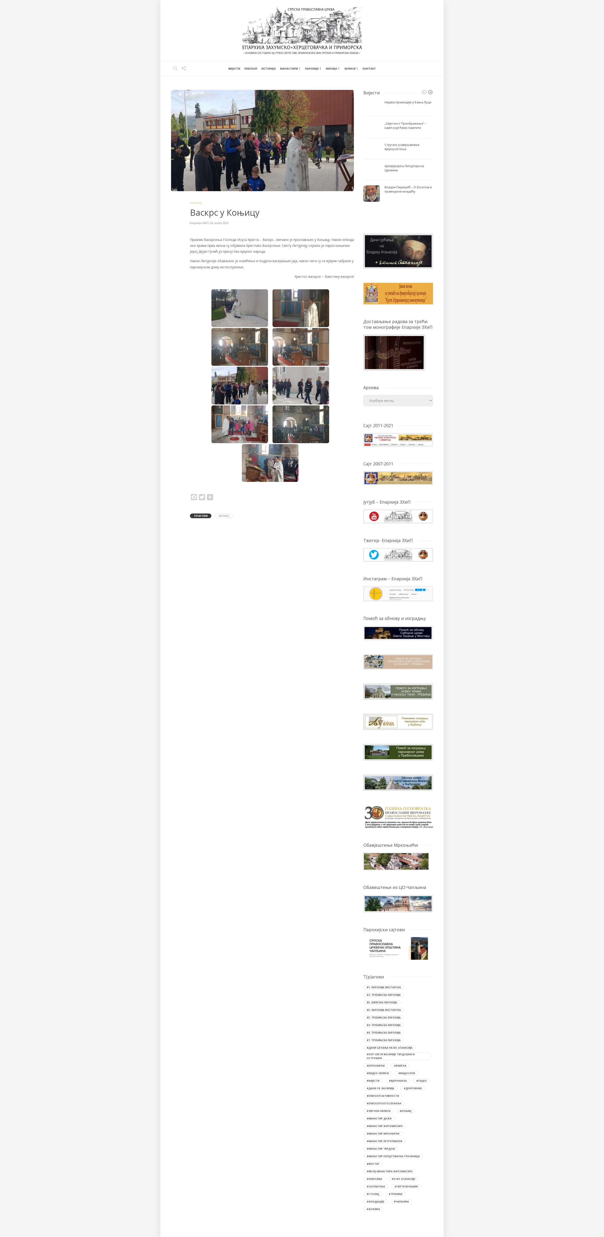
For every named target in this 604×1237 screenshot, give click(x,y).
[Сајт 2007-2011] (398, 477)
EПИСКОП (250, 68)
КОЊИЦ (196, 203)
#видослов (406, 1073)
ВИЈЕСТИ (234, 68)
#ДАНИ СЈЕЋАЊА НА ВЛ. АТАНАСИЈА (389, 1047)
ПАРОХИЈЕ (312, 68)
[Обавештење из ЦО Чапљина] (398, 903)
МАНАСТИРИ (289, 68)
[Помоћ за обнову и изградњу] (398, 632)
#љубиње (373, 1209)
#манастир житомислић (385, 1126)
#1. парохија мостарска (384, 987)
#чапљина (401, 1201)
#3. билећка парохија (382, 1002)
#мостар (373, 1163)
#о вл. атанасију (403, 1179)
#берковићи (376, 1065)
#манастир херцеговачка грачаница (393, 1156)
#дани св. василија (380, 1088)
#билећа (400, 1065)
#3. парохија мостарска (384, 1010)
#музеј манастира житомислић (390, 1171)
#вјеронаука (398, 1080)
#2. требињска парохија (384, 995)
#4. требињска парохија (384, 1025)
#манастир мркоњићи (383, 1133)
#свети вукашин (406, 1186)
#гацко (421, 1080)
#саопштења (376, 1186)
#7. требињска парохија (384, 1040)
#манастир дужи (379, 1118)
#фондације (375, 1201)
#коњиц (223, 516)
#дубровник (413, 1088)
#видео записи (378, 1073)
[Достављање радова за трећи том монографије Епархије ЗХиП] (394, 352)
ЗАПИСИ (350, 68)
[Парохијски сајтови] (398, 948)
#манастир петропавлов (384, 1141)
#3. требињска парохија (384, 1017)
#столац (373, 1194)
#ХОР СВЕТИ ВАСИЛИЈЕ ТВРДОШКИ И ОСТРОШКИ (391, 1056)
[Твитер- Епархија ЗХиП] (398, 554)
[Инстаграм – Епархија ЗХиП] (398, 593)
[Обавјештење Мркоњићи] (396, 861)
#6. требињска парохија (384, 1032)
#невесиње (374, 1179)
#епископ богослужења (384, 1103)
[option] (398, 151)
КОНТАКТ (369, 68)
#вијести (373, 1080)
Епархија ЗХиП (199, 223)
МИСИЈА (331, 68)
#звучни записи (378, 1111)
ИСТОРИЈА (268, 68)
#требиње (396, 1194)
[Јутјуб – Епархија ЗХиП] (398, 516)
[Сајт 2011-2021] (398, 439)
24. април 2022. (219, 223)
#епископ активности (383, 1096)
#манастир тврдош (381, 1148)
